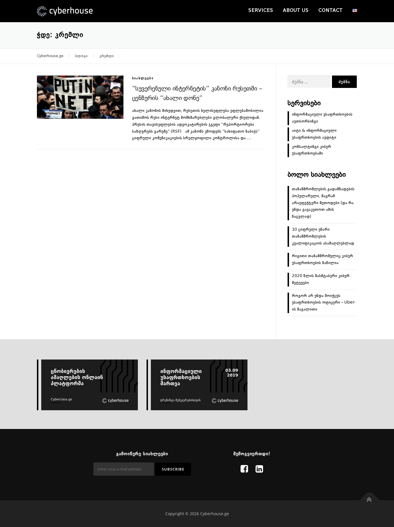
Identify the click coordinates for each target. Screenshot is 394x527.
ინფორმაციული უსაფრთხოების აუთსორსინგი (322, 117)
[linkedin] (259, 469)
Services (260, 10)
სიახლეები (142, 78)
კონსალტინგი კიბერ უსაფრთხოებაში (311, 150)
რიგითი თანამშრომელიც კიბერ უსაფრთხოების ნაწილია (322, 259)
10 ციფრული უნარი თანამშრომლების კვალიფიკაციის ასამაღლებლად (323, 236)
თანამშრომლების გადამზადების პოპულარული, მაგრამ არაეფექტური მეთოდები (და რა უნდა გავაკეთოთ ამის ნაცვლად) (323, 203)
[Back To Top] (369, 500)
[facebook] (244, 469)
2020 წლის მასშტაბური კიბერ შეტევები (321, 279)
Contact (330, 10)
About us (296, 10)
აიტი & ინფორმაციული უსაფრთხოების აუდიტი (314, 134)
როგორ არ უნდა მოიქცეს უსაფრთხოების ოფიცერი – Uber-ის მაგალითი (324, 303)
